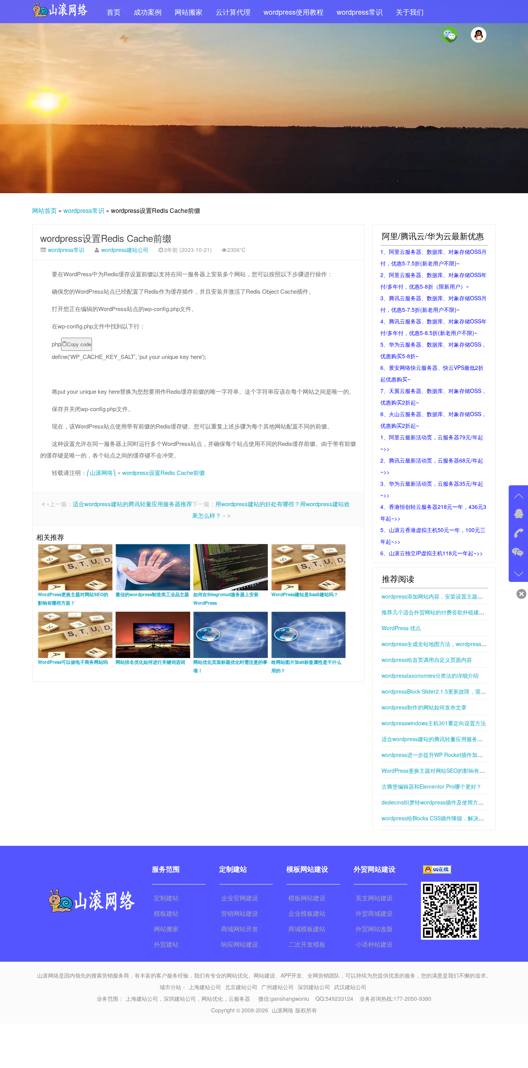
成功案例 (148, 12)
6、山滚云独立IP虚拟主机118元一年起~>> (431, 553)
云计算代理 (233, 12)
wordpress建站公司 (124, 249)
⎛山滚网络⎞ (101, 472)
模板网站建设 (306, 897)
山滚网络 (282, 1010)
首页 (114, 12)
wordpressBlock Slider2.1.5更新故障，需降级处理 (442, 691)
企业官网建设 (239, 897)
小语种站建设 (374, 944)
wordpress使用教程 (294, 12)
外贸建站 (166, 944)
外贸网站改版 (374, 928)
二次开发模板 (306, 944)
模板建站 (166, 913)
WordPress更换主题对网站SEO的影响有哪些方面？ (444, 770)
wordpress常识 (360, 12)
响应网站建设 (239, 944)
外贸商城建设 (374, 913)
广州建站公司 (277, 987)
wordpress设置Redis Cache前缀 (106, 238)
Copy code (79, 344)
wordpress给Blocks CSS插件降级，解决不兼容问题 (444, 818)
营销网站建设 (239, 913)
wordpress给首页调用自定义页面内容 (427, 659)
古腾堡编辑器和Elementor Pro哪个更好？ (432, 786)
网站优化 (212, 998)
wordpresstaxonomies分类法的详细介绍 (430, 675)
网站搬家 (189, 12)
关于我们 (410, 12)
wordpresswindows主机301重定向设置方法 (434, 723)
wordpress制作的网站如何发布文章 (424, 707)
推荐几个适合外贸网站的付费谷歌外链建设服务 (438, 612)
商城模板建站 (306, 928)
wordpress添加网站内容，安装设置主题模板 (435, 596)
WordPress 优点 (401, 628)
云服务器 (239, 998)
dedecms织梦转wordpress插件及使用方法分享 (438, 802)
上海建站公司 (205, 987)
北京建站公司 (241, 987)
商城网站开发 (239, 928)
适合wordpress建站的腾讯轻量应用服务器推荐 (132, 504)
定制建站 (166, 897)
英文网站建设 (374, 897)
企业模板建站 (306, 913)
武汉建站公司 (350, 987)
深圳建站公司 (314, 987)
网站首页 (44, 210)
